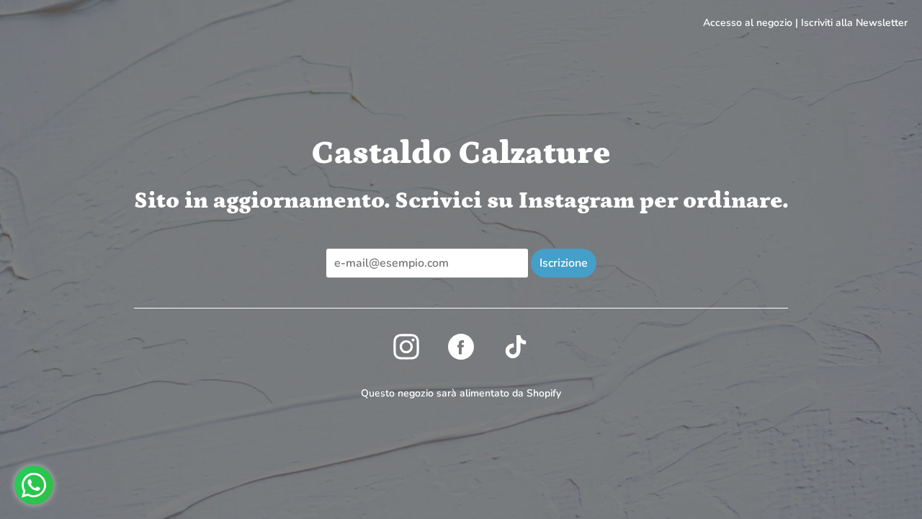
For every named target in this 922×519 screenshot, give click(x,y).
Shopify (544, 393)
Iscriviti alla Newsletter (854, 23)
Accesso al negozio (747, 23)
